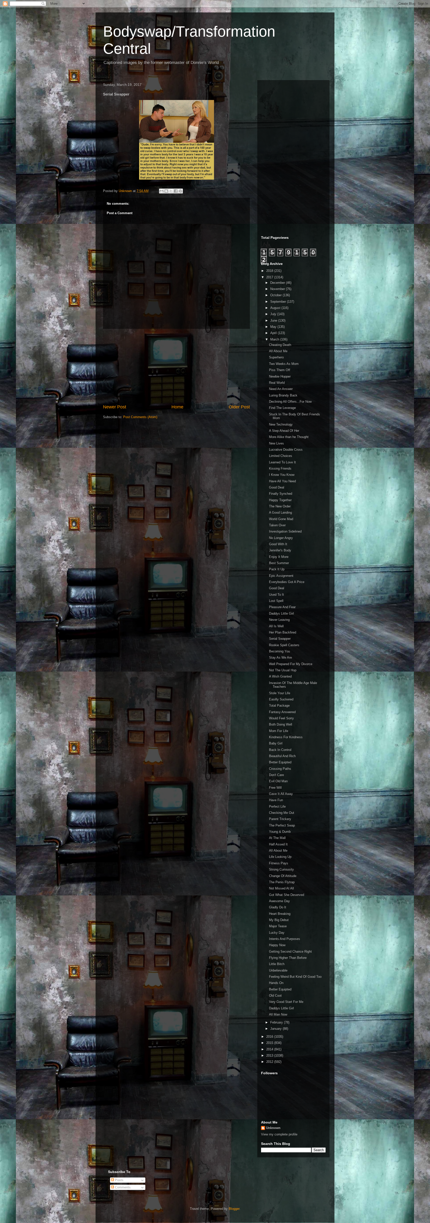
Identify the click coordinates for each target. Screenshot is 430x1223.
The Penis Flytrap (282, 882)
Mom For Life (278, 731)
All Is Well (276, 626)
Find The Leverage (282, 408)
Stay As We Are (280, 657)
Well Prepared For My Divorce (290, 664)
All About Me (278, 351)
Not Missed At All (281, 888)
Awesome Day (279, 901)
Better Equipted (280, 762)
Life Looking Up (280, 857)
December (278, 283)
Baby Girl (275, 743)
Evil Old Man (278, 781)
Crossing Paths (280, 769)
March (275, 339)
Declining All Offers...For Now (290, 401)
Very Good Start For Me (286, 1002)
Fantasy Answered (282, 712)
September (278, 301)
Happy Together (280, 500)
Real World (277, 383)
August (275, 308)
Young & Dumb (280, 831)
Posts (118, 1180)
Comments (122, 1187)
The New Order (280, 506)
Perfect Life (277, 806)
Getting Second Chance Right (290, 951)
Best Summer (279, 563)
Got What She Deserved (286, 895)
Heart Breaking (279, 914)
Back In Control (280, 750)
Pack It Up (276, 569)
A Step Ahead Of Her (284, 431)
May (273, 327)
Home (177, 406)
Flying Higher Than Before (288, 958)
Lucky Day (276, 932)
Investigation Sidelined (285, 531)
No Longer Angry (281, 538)
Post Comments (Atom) (140, 417)
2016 (270, 1036)
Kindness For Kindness (286, 737)
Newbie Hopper (280, 376)
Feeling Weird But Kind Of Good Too (295, 976)
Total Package (279, 705)
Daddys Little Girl (281, 613)
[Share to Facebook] (175, 191)
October (276, 295)
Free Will (275, 787)
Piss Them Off (279, 370)
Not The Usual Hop (282, 670)
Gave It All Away (281, 794)
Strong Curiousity (281, 869)
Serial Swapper (280, 638)
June (274, 320)
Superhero (276, 357)
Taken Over (277, 525)
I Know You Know (281, 475)
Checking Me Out (281, 813)
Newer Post (114, 406)
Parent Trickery (280, 819)
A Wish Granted (280, 676)
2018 (270, 271)
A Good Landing (280, 512)
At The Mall (277, 838)
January (276, 1028)
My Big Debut (279, 920)
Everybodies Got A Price (286, 582)
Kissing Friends (280, 468)
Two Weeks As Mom (284, 364)
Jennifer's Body (280, 550)
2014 (270, 1049)
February (277, 1022)
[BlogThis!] (166, 191)
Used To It (276, 594)
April (274, 333)
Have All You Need (282, 481)
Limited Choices (280, 456)
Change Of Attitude (282, 876)
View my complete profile (279, 1134)
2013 (270, 1055)
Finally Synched (280, 493)
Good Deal (276, 487)
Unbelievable (278, 970)
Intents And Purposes (284, 939)
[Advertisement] (176, 366)
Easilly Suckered (281, 699)
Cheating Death (280, 345)
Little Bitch (276, 964)
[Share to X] (170, 191)
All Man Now (278, 1014)
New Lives (276, 443)
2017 (270, 277)
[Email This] (161, 191)
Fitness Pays (278, 863)
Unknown (273, 1128)
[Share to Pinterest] (180, 191)
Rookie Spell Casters (284, 645)
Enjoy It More (278, 557)
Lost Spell (276, 601)
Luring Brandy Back (283, 395)
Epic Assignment (281, 576)
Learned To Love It (282, 462)
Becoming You (279, 651)
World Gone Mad (281, 519)
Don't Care (276, 775)
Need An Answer (281, 389)
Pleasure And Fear (282, 607)
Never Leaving (279, 620)
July (273, 314)
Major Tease (278, 926)
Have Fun (276, 800)
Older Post (239, 406)
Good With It (278, 544)
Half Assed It (278, 844)
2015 (270, 1043)
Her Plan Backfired (282, 632)
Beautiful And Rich (282, 756)
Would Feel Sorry (281, 718)
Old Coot (275, 995)
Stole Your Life (279, 693)
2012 (270, 1062)
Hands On (276, 983)
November (278, 289)
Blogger (234, 1209)
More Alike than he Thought (289, 437)
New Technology (281, 424)
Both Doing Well (280, 724)
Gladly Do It (277, 907)
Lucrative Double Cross (286, 449)
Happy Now (277, 945)
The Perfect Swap (282, 825)
